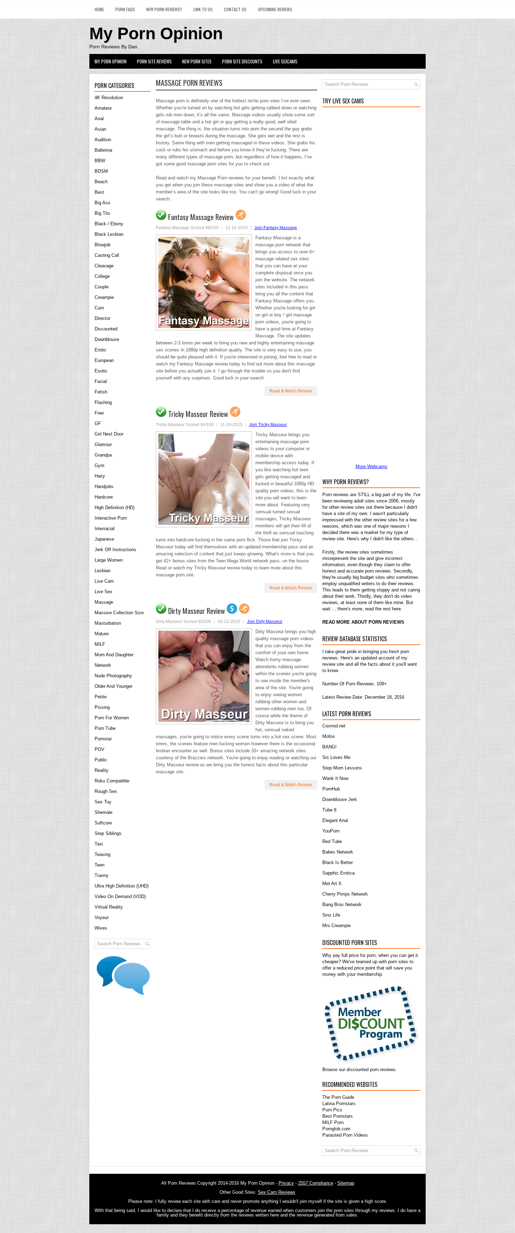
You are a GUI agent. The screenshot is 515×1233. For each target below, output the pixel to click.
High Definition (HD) (115, 507)
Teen (99, 865)
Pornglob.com (336, 1128)
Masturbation (108, 623)
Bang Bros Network (342, 904)
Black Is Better (337, 862)
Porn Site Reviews (154, 61)
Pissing (102, 707)
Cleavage (104, 265)
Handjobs (104, 486)
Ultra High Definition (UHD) (122, 886)
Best (99, 192)
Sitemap (345, 1183)
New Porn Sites (197, 61)
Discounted (106, 328)
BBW (100, 160)
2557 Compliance (315, 1183)
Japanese (104, 539)
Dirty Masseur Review (196, 610)
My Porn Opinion (156, 33)
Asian (100, 129)
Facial (101, 381)
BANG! (329, 746)
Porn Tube (105, 728)
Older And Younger (113, 686)
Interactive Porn (111, 518)
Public (101, 759)
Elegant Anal (335, 820)
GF (98, 423)
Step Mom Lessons (342, 767)
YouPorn (330, 831)
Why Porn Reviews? (164, 9)
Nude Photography (113, 675)
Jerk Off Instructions (115, 549)
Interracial (105, 528)
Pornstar (103, 738)
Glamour (103, 444)
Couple (102, 286)
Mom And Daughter (114, 654)
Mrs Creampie (336, 925)
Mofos (328, 736)
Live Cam (104, 581)
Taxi (99, 844)
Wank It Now (335, 778)
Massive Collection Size (119, 612)
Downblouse (107, 339)
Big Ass (102, 202)
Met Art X (332, 883)
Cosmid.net (333, 725)
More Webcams (371, 466)
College (102, 276)
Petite (101, 696)
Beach (101, 181)
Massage (104, 602)
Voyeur (102, 917)
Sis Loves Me (336, 757)
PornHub (331, 789)
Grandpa (103, 455)
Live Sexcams (285, 61)
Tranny (102, 875)
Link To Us (203, 9)
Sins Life (331, 915)
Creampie (104, 297)
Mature (102, 633)
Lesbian (102, 570)
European (104, 360)
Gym (99, 465)
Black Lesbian (109, 234)
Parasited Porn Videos (345, 1135)
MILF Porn (333, 1122)
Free (99, 413)
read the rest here (383, 608)
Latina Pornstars (339, 1103)
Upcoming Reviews (275, 9)
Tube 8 (329, 810)
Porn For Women (112, 717)
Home (99, 9)
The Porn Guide (338, 1097)
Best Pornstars (337, 1116)
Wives (101, 928)
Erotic (101, 349)
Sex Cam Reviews (276, 1192)
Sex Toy (103, 801)
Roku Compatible (112, 780)
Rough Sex (106, 791)
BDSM (101, 171)
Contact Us (235, 9)
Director (102, 318)
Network (103, 665)
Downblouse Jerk (339, 799)
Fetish (101, 392)
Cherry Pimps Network (345, 894)
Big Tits (102, 213)
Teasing (102, 854)
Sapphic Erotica (338, 873)
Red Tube (332, 841)
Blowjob (102, 244)
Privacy (286, 1183)
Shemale (103, 812)
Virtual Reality (109, 907)
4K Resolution (109, 97)
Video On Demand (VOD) (120, 896)
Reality (102, 770)
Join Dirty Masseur (264, 621)
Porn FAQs (125, 9)
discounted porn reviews (371, 1069)
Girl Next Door (109, 434)
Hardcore (104, 497)
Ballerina (103, 150)
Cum (99, 307)
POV (99, 749)
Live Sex (103, 591)
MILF (100, 644)
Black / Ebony (109, 223)
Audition (103, 139)
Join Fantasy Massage (275, 227)
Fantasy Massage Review (201, 217)
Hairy (100, 476)
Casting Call (107, 255)
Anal (99, 118)
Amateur (103, 108)
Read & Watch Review (290, 391)
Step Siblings (108, 833)
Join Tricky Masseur (268, 424)
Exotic (101, 371)
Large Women (109, 560)
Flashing (103, 402)
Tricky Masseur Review (198, 414)
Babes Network (337, 852)
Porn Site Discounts (242, 61)
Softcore (103, 823)
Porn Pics (332, 1109)
